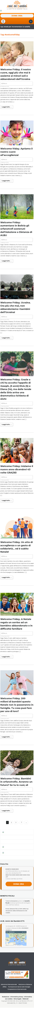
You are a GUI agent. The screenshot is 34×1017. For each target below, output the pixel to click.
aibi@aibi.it (9, 930)
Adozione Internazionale (9, 984)
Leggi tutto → (7, 107)
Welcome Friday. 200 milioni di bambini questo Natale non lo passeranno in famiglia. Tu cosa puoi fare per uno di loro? (16, 705)
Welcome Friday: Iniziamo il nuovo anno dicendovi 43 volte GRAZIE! (16, 469)
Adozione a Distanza (25, 984)
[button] (3, 21)
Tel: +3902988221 (23, 928)
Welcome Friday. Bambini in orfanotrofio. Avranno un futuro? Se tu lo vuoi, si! (16, 781)
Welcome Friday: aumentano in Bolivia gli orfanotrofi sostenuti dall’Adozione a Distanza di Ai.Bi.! (16, 229)
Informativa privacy (16, 997)
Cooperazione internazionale (17, 989)
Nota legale (17, 999)
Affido (5, 987)
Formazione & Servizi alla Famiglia (19, 987)
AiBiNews (4, 83)
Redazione (5, 997)
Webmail (25, 999)
